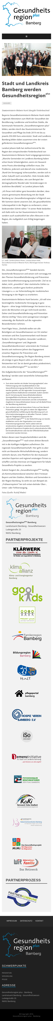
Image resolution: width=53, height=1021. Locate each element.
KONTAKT (39, 921)
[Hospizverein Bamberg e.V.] (27, 715)
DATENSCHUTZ (26, 921)
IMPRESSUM (12, 921)
